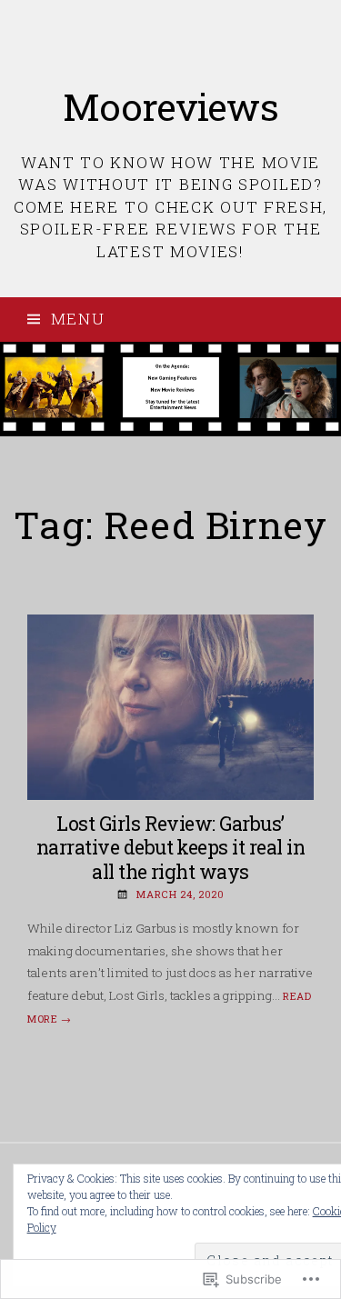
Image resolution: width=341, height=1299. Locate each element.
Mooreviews (170, 106)
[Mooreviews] (170, 389)
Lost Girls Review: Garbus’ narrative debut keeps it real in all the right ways (170, 847)
